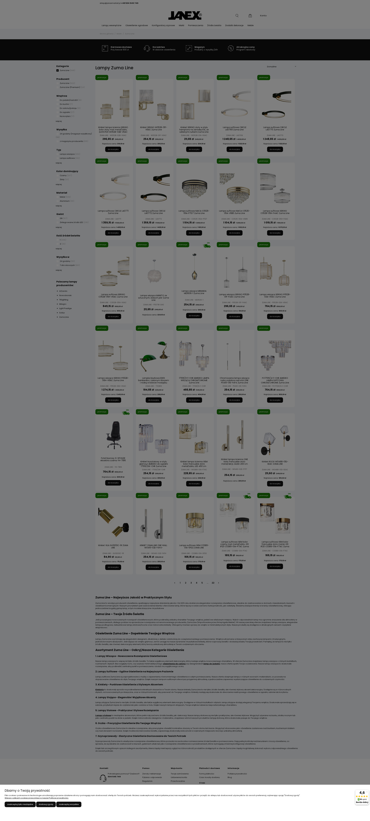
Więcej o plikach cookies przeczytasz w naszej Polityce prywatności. (37, 798)
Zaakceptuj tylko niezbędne (20, 804)
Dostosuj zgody (46, 804)
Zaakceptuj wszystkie (69, 804)
